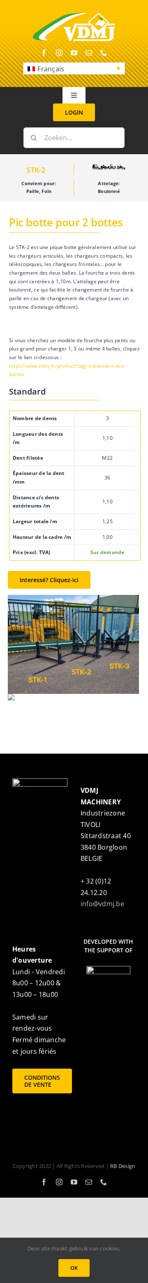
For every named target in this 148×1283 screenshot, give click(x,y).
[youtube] (74, 52)
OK (74, 1267)
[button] (74, 68)
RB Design (122, 1166)
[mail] (89, 52)
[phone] (103, 52)
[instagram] (59, 52)
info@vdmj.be (102, 903)
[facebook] (44, 52)
